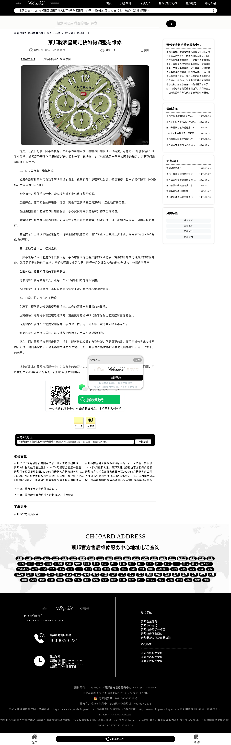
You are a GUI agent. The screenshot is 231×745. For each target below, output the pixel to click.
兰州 (142, 569)
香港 (197, 580)
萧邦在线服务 (149, 621)
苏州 (69, 563)
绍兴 (140, 574)
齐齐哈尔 (206, 563)
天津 (55, 558)
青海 (124, 569)
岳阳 (194, 574)
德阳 (185, 563)
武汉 (136, 558)
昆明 (210, 558)
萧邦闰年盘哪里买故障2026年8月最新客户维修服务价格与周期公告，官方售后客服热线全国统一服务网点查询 (80, 471)
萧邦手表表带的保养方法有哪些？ (181, 174)
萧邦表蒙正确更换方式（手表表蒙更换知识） (181, 185)
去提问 (91, 426)
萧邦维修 (188, 220)
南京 (82, 558)
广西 (149, 563)
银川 (151, 569)
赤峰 (183, 569)
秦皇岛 (20, 574)
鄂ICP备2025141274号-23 (123, 693)
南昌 (21, 563)
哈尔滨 (182, 558)
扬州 (167, 574)
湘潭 (42, 580)
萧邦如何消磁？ (174, 168)
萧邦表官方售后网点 (40, 33)
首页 (109, 3)
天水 (170, 580)
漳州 (106, 569)
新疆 (133, 569)
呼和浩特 (22, 569)
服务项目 (125, 3)
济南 (201, 558)
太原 (96, 563)
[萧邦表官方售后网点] (18, 3)
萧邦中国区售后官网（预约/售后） (200, 709)
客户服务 (191, 3)
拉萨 (115, 569)
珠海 (61, 569)
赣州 (97, 569)
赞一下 (79, 426)
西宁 (140, 580)
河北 (87, 563)
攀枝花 (151, 580)
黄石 (212, 574)
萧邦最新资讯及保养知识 (156, 637)
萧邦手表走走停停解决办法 (41, 488)
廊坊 (131, 563)
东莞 (167, 563)
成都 (64, 558)
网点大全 (145, 3)
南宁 (30, 563)
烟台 (131, 574)
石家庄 (59, 563)
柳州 (114, 580)
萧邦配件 (188, 231)
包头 (192, 569)
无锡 (43, 569)
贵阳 (172, 558)
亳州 (149, 574)
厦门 (127, 558)
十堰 (51, 580)
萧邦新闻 (188, 237)
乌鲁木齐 (162, 569)
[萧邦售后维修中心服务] (36, 3)
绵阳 (194, 563)
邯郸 (122, 563)
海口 (88, 569)
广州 (37, 558)
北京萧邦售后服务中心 (45, 366)
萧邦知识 (82, 33)
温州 (50, 574)
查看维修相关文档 (152, 653)
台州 (206, 580)
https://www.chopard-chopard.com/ (74, 709)
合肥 (192, 558)
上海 (28, 558)
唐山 (114, 563)
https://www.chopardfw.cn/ (115, 714)
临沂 (113, 574)
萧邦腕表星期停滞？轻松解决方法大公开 (49, 495)
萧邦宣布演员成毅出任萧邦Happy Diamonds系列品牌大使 (181, 197)
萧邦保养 (188, 226)
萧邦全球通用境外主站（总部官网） (30, 709)
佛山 (158, 563)
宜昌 (69, 580)
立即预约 (116, 377)
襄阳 (24, 580)
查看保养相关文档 (152, 657)
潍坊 (68, 574)
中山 (176, 563)
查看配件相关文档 (152, 661)
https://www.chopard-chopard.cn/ (159, 709)
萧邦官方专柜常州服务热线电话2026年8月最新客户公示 (118, 471)
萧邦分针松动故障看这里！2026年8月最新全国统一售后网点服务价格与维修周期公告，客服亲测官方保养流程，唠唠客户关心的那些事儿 (181, 128)
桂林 (122, 580)
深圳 (46, 558)
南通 (104, 574)
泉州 (105, 580)
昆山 (140, 563)
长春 (78, 563)
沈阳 (48, 563)
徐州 (59, 574)
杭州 (109, 558)
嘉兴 (95, 574)
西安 (145, 558)
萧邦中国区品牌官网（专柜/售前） (117, 709)
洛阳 (185, 574)
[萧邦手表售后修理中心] (54, 3)
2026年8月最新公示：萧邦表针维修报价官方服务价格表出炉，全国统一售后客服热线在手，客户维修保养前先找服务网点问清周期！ (181, 133)
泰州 (179, 580)
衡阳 (203, 574)
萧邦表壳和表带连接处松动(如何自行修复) (181, 180)
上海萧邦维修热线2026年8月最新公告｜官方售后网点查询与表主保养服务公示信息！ (136, 476)
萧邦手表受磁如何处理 (177, 191)
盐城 (188, 580)
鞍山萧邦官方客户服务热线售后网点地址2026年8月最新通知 (121, 480)
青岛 (39, 563)
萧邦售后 (28, 59)
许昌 (78, 580)
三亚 (79, 569)
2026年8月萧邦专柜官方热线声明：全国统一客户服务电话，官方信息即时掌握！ (62, 476)
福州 (163, 558)
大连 (154, 558)
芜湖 (52, 569)
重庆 (73, 558)
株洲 (33, 580)
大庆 (210, 569)
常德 (96, 580)
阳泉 (201, 569)
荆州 (60, 580)
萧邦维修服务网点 (152, 633)
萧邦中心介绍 (149, 625)
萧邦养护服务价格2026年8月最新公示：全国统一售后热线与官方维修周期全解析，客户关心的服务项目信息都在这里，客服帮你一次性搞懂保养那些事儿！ (181, 122)
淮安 (122, 574)
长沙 (100, 558)
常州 (86, 574)
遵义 (161, 580)
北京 (19, 558)
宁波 (118, 558)
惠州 (131, 580)
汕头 (70, 569)
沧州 (30, 574)
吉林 (34, 569)
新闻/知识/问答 (168, 3)
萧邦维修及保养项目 (153, 629)
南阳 (87, 580)
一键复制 (143, 441)
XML (145, 693)
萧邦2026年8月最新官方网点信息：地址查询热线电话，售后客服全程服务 (58, 463)
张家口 (40, 574)
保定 (105, 563)
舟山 (158, 574)
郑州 (91, 558)
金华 (176, 574)
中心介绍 (210, 3)
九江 (77, 574)
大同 (174, 569)
